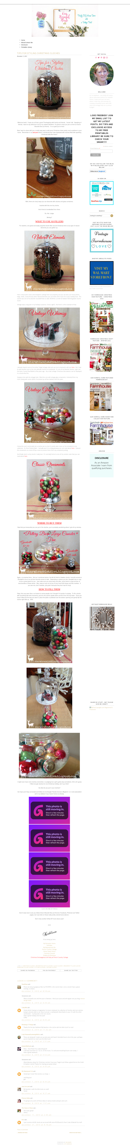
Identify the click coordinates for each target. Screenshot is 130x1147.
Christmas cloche (29, 966)
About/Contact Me (27, 42)
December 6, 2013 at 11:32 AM (37, 1030)
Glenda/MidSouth (26, 1046)
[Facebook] (96, 58)
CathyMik (24, 1007)
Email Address (95, 148)
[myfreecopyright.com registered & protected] (101, 709)
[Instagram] (104, 58)
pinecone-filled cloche (25, 967)
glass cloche (58, 966)
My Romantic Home (49, 943)
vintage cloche (51, 967)
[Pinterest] (101, 58)
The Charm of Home (27, 1108)
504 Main (49, 945)
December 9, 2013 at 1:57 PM (36, 1103)
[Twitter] (98, 58)
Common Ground (49, 953)
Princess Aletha (26, 1098)
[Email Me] (107, 58)
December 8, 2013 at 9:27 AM (36, 1093)
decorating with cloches (44, 966)
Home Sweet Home (49, 951)
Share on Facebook (28, 970)
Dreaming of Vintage (27, 1024)
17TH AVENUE (67, 1144)
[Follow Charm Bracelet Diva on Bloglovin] (98, 172)
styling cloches (40, 967)
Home (23, 40)
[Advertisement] (101, 509)
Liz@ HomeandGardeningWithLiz (31, 1034)
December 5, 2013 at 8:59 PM (36, 991)
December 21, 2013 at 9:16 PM (37, 1125)
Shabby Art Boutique (49, 955)
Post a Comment (22, 1130)
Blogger (68, 1142)
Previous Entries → (75, 1132)
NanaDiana (25, 984)
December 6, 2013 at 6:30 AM (36, 1003)
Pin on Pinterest (49, 970)
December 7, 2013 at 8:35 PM (36, 1082)
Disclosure (24, 45)
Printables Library (26, 47)
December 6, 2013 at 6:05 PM (36, 1066)
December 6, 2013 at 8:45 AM (36, 1020)
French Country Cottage (49, 949)
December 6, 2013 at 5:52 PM (36, 1055)
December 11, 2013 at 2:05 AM (37, 1115)
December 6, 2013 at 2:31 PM (36, 1041)
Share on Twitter (71, 970)
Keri (23, 1119)
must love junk (26, 1086)
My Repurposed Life (49, 947)
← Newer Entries (22, 1132)
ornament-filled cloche (71, 966)
